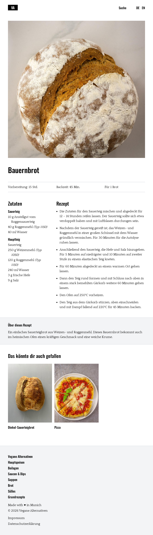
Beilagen (13, 468)
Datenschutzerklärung (24, 524)
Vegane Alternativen (20, 456)
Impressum (16, 518)
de (137, 7)
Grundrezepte (16, 497)
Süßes (11, 491)
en (143, 7)
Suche (122, 7)
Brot (10, 485)
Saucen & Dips (17, 473)
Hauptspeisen (16, 462)
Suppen (12, 479)
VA (13, 7)
